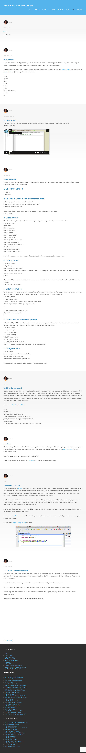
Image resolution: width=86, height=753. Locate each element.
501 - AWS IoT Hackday (11, 729)
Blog (72, 10)
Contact (79, 10)
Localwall (31, 460)
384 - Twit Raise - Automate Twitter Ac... (15, 711)
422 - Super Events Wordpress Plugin (15, 691)
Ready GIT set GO (10, 659)
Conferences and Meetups (60, 10)
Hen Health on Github (18, 405)
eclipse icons (18, 516)
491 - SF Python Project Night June (14, 741)
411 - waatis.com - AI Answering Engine (15, 696)
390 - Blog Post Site (10, 707)
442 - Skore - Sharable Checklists (14, 677)
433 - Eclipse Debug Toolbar (12, 684)
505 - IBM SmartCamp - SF (12, 726)
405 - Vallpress (9, 699)
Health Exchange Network (12, 660)
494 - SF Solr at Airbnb (11, 739)
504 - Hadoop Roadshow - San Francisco (16, 728)
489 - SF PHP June (10, 744)
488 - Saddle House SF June (12, 746)
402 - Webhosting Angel (11, 701)
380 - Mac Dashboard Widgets (13, 712)
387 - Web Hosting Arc (11, 709)
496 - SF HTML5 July (10, 736)
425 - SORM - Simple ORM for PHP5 (14, 689)
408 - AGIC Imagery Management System (16, 697)
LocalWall (7, 662)
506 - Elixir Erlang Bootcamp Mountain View (16, 722)
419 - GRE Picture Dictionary (12, 692)
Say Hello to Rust (9, 657)
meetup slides (66, 69)
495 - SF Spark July (10, 738)
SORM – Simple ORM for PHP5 (13, 669)
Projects (45, 10)
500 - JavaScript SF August (12, 731)
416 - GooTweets (9, 694)
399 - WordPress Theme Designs (14, 702)
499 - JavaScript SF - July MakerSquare (15, 733)
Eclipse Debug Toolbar (19, 523)
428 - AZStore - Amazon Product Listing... (16, 687)
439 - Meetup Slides (10, 679)
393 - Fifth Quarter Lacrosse (12, 706)
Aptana (20, 488)
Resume (37, 10)
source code (7, 72)
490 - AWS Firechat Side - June (13, 743)
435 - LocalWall (9, 682)
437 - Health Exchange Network (13, 680)
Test (6, 653)
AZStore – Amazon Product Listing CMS (15, 667)
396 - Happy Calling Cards (12, 704)
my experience (67, 449)
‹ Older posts (8, 640)
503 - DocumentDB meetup (12, 724)
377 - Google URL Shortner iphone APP (15, 714)
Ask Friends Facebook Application (14, 665)
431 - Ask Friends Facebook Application (15, 685)
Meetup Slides (8, 655)
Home (30, 10)
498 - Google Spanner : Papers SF (14, 734)
